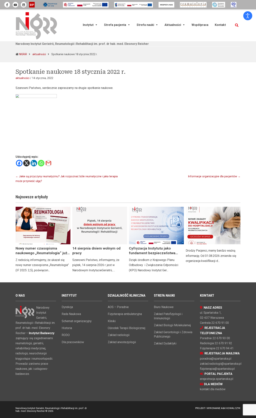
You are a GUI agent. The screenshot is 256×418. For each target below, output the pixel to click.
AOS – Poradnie (118, 307)
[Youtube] (15, 5)
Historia (67, 328)
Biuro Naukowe (164, 307)
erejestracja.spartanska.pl (216, 379)
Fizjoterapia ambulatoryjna (125, 314)
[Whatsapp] (41, 163)
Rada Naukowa (71, 314)
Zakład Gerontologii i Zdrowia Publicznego (173, 334)
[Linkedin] (34, 163)
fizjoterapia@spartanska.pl (217, 369)
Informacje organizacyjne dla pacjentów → (214, 176)
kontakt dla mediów (212, 389)
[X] (26, 163)
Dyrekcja (67, 307)
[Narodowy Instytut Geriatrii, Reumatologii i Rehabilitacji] (36, 25)
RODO (66, 335)
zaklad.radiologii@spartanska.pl (220, 363)
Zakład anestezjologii (122, 342)
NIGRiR (23, 54)
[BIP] (32, 5)
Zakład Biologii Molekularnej (172, 325)
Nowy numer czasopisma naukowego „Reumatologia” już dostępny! (41, 253)
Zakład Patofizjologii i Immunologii (168, 316)
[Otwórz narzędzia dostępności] (247, 15)
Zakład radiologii (118, 335)
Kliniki (112, 321)
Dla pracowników (73, 342)
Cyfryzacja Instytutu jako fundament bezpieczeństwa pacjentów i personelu (152, 253)
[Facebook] (19, 163)
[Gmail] (48, 163)
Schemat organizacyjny (77, 321)
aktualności (39, 54)
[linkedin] (23, 5)
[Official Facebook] (7, 5)
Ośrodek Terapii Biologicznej (126, 328)
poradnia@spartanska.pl (215, 358)
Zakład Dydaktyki (165, 343)
